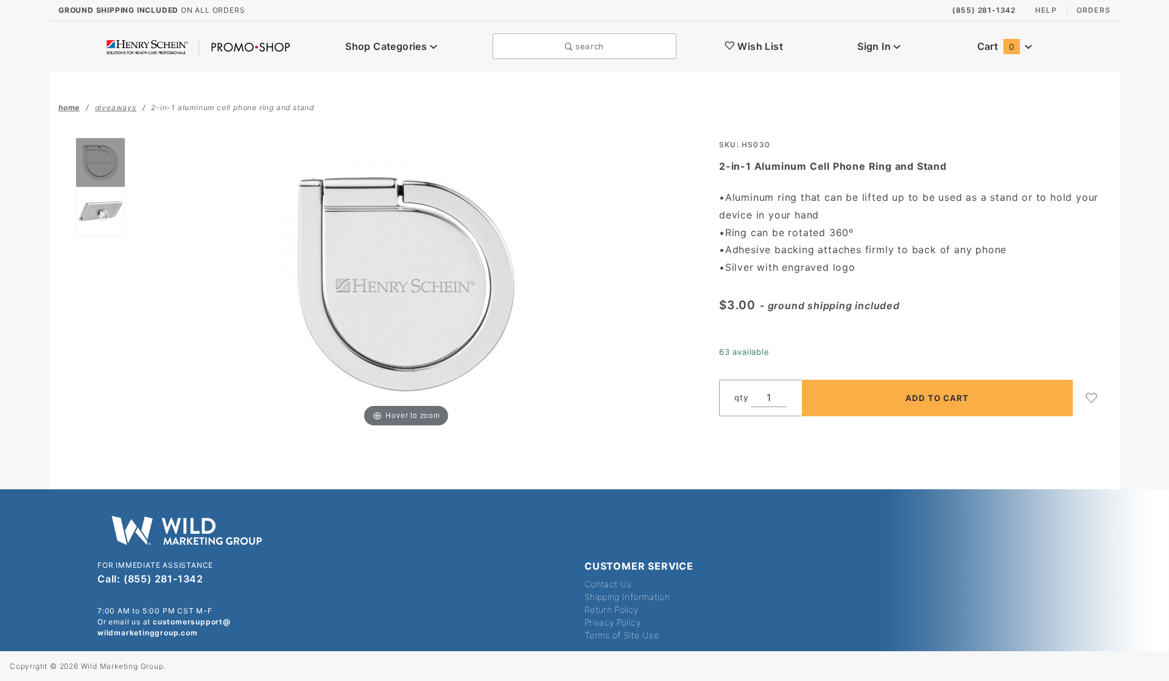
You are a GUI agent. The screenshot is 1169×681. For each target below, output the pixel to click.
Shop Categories (387, 46)
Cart (995, 46)
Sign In (875, 46)
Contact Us (608, 584)
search (588, 46)
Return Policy (611, 609)
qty (741, 397)
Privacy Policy (612, 622)
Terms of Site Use (621, 635)
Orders (1093, 10)
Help (1046, 10)
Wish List (759, 46)
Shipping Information (627, 597)
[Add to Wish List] (1092, 398)
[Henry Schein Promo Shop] (198, 46)
